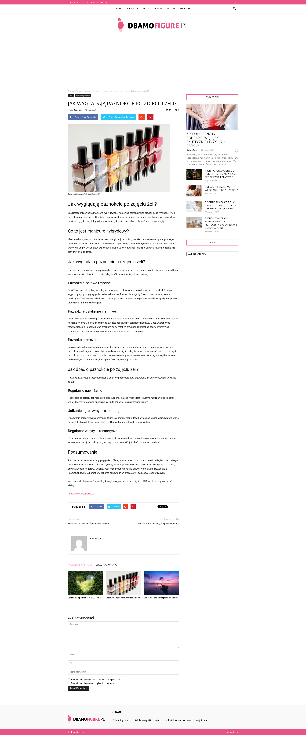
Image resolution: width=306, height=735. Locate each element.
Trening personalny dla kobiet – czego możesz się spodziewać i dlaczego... (221, 174)
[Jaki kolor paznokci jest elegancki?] (161, 583)
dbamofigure (192, 150)
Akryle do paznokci (83, 96)
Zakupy (171, 8)
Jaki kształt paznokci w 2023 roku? (84, 598)
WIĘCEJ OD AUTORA (106, 564)
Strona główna (74, 2)
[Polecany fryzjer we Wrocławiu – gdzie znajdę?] (194, 190)
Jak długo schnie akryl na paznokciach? (158, 523)
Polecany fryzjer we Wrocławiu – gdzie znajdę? (221, 188)
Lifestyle (132, 8)
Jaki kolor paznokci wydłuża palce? (123, 598)
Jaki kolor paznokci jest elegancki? (161, 598)
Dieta (119, 8)
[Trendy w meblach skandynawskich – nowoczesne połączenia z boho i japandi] (194, 222)
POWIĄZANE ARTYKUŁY (80, 564)
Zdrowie (185, 8)
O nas (85, 2)
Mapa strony (232, 732)
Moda (146, 8)
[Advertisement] (153, 62)
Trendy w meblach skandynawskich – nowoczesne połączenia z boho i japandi (221, 223)
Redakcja (78, 110)
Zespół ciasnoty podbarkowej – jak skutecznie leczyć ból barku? (206, 140)
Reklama (94, 2)
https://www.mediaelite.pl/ (81, 493)
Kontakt (104, 2)
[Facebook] (235, 2)
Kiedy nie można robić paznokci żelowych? (90, 523)
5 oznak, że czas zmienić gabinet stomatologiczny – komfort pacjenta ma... (221, 205)
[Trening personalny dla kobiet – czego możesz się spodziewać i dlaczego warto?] (194, 174)
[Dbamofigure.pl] (153, 26)
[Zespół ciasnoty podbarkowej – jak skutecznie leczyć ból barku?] (212, 117)
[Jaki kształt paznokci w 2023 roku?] (85, 583)
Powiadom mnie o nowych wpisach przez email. (93, 683)
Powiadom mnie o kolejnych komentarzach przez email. (97, 679)
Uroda (158, 8)
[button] (234, 8)
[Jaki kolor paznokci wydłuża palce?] (123, 583)
